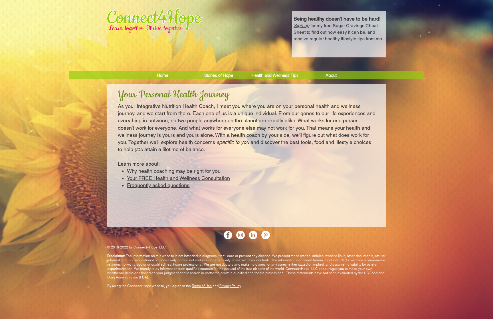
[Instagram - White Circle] (240, 235)
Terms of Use (202, 286)
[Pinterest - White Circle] (265, 235)
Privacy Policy (230, 286)
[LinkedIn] (253, 235)
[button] (339, 28)
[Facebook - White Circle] (228, 235)
